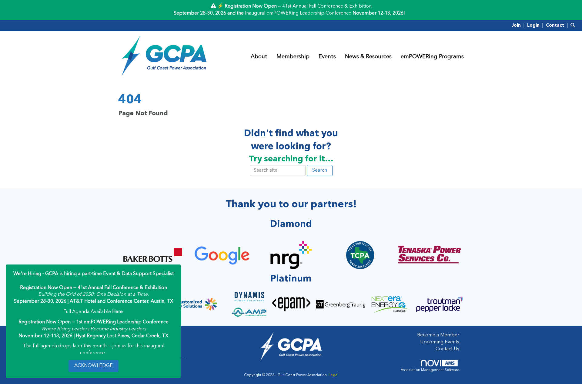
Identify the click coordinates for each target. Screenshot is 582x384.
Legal (333, 375)
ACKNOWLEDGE (93, 365)
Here (117, 311)
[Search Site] (573, 25)
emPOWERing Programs (432, 57)
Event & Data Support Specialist (138, 273)
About (259, 57)
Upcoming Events (439, 342)
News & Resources (368, 57)
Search (319, 170)
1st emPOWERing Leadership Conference (122, 322)
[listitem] (519, 25)
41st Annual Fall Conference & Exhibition (327, 6)
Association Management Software (430, 370)
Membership (292, 57)
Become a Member (438, 335)
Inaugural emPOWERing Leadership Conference (298, 13)
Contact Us (447, 349)
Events (327, 57)
